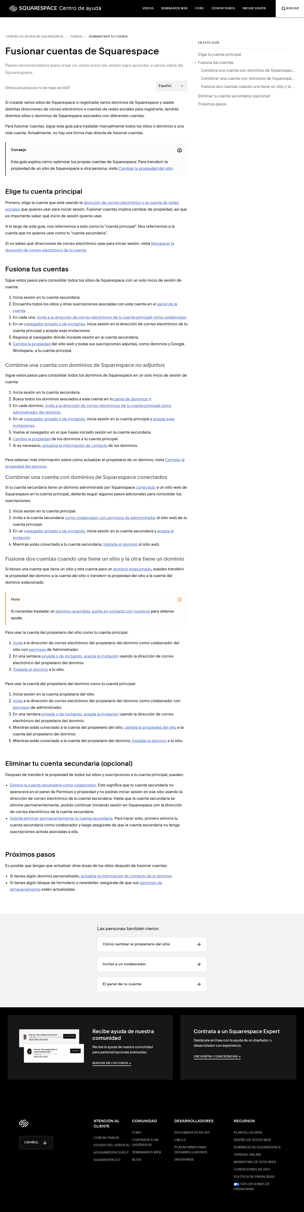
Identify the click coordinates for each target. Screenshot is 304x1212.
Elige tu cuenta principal (219, 54)
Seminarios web (146, 1152)
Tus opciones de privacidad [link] (252, 1187)
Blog (136, 1159)
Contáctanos (106, 1138)
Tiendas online (247, 1154)
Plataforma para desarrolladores (190, 1150)
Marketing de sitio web (255, 1162)
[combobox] (171, 85)
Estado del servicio (112, 1145)
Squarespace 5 (107, 1160)
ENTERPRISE (184, 1159)
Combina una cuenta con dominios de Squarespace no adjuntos (248, 70)
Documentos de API (191, 1132)
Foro (136, 1132)
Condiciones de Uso (252, 1169)
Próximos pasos (212, 104)
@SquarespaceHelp (111, 1152)
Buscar (292, 8)
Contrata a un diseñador (145, 1142)
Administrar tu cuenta (108, 36)
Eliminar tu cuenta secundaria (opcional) (234, 96)
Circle (180, 1140)
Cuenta (76, 36)
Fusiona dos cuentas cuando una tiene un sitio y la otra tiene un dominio (248, 86)
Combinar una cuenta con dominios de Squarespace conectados (248, 78)
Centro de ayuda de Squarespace (35, 36)
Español (31, 1142)
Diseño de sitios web (252, 1140)
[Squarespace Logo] (23, 1123)
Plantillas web (248, 1132)
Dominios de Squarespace (257, 1147)
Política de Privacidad (254, 1177)
